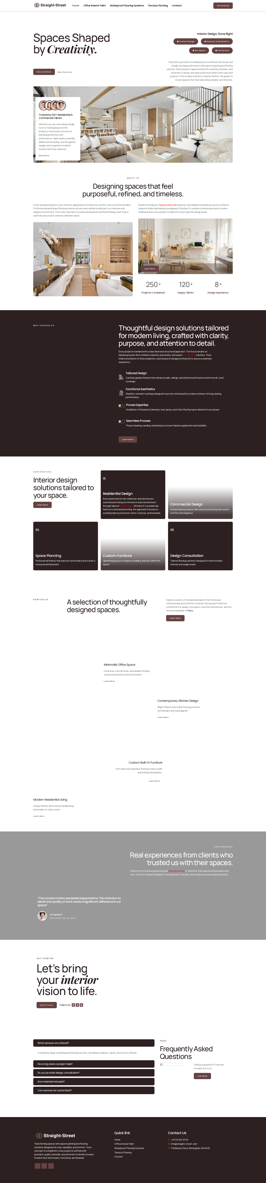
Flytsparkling (189, 354)
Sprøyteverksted (167, 204)
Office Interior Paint (94, 5)
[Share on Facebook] (37, 1166)
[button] (93, 1043)
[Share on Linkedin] (51, 1166)
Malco (190, 610)
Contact (177, 5)
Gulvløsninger (126, 505)
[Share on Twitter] (44, 1166)
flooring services (176, 870)
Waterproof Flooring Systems (127, 5)
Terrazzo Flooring (158, 5)
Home (75, 5)
